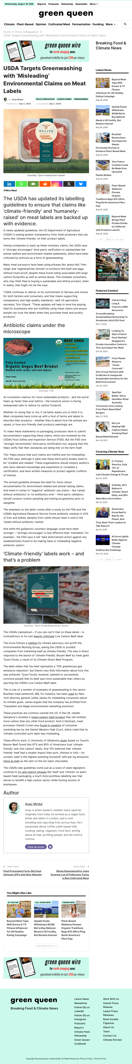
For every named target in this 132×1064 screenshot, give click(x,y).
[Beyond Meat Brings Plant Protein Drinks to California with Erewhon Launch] (103, 220)
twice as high (11, 761)
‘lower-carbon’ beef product (48, 717)
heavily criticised (44, 636)
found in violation (50, 725)
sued (71, 693)
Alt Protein (13, 902)
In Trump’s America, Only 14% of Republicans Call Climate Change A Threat (112, 468)
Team (106, 1031)
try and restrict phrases (32, 772)
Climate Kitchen (112, 1039)
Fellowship (67, 4)
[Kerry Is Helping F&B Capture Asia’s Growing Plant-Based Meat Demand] (103, 427)
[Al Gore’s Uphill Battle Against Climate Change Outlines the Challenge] (103, 540)
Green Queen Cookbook (82, 1041)
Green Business (81, 99)
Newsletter (81, 4)
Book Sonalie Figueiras (110, 1021)
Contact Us (109, 1035)
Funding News (68, 902)
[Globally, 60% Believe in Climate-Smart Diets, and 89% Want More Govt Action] (103, 488)
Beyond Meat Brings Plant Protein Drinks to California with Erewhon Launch (111, 223)
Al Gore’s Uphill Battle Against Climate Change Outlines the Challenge (112, 543)
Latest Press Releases (110, 1013)
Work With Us (111, 998)
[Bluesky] (80, 184)
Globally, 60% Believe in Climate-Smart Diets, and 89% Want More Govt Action (112, 492)
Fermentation (81, 24)
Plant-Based (25, 24)
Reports (41, 4)
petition (33, 643)
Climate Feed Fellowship (82, 1033)
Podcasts (53, 4)
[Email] (33, 184)
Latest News (81, 998)
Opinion (41, 24)
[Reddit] (45, 184)
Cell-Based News (43, 902)
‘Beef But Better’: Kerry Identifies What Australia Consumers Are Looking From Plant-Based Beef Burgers (112, 402)
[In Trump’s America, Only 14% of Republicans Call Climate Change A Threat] (103, 464)
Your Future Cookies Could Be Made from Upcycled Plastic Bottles (112, 168)
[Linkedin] (9, 184)
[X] (69, 184)
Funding (98, 24)
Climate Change (64, 99)
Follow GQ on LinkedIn (82, 1009)
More (93, 4)
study (63, 740)
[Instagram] (57, 184)
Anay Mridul (33, 804)
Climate (9, 24)
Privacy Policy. (86, 1058)
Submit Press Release (111, 1005)
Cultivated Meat (59, 24)
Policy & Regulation (45, 99)
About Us (108, 1027)
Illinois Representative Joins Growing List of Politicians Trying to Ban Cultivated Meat (70, 875)
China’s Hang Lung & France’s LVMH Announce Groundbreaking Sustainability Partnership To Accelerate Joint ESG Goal (112, 310)
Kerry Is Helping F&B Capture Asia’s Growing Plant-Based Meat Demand (112, 430)
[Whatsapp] (21, 184)
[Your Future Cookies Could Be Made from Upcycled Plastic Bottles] (103, 165)
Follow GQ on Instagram (82, 1017)
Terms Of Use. (100, 1058)
